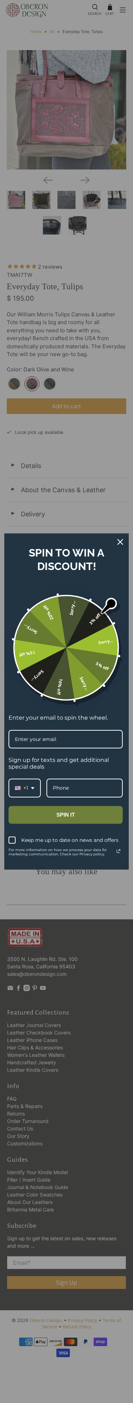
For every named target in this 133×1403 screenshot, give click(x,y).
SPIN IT (65, 815)
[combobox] (25, 788)
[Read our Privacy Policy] (118, 851)
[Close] (120, 541)
